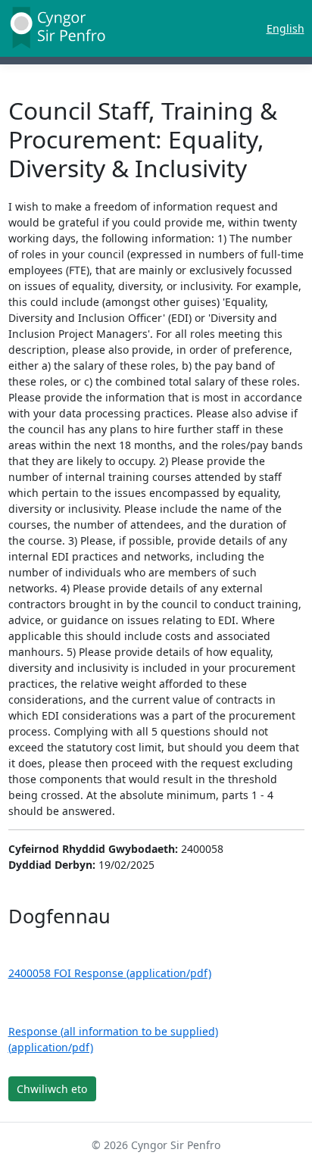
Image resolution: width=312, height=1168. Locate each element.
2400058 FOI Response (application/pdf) (109, 973)
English (285, 28)
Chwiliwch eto (52, 1089)
